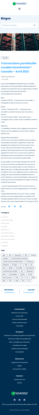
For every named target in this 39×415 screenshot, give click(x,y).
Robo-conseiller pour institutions (19, 342)
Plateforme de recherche (19, 313)
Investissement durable (10, 271)
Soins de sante (7, 277)
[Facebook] (14, 399)
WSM (16, 281)
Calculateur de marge (20, 345)
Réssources (19, 359)
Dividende (6, 265)
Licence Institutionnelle (19, 319)
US (22, 277)
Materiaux (30, 271)
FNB (26, 265)
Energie (14, 265)
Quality (22, 274)
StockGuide (19, 326)
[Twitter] (19, 399)
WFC (10, 281)
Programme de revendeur (19, 362)
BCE (26, 255)
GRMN (10, 268)
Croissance (29, 261)
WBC (4, 281)
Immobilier (19, 268)
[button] (19, 8)
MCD (4, 274)
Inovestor (19, 376)
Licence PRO (19, 316)
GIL (31, 265)
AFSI (10, 255)
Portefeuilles (13, 274)
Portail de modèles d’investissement (19, 339)
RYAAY (30, 274)
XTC (29, 281)
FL (20, 265)
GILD (4, 268)
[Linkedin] (24, 399)
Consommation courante (19, 258)
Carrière (19, 383)
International (30, 268)
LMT (22, 271)
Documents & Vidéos (19, 369)
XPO (23, 281)
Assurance (18, 255)
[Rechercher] (34, 25)
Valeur (33, 277)
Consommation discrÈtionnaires (13, 261)
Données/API (20, 352)
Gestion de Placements (19, 323)
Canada (5, 58)
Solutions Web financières (19, 349)
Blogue (19, 366)
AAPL (4, 255)
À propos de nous (19, 379)
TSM (16, 277)
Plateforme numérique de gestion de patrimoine (19, 335)
